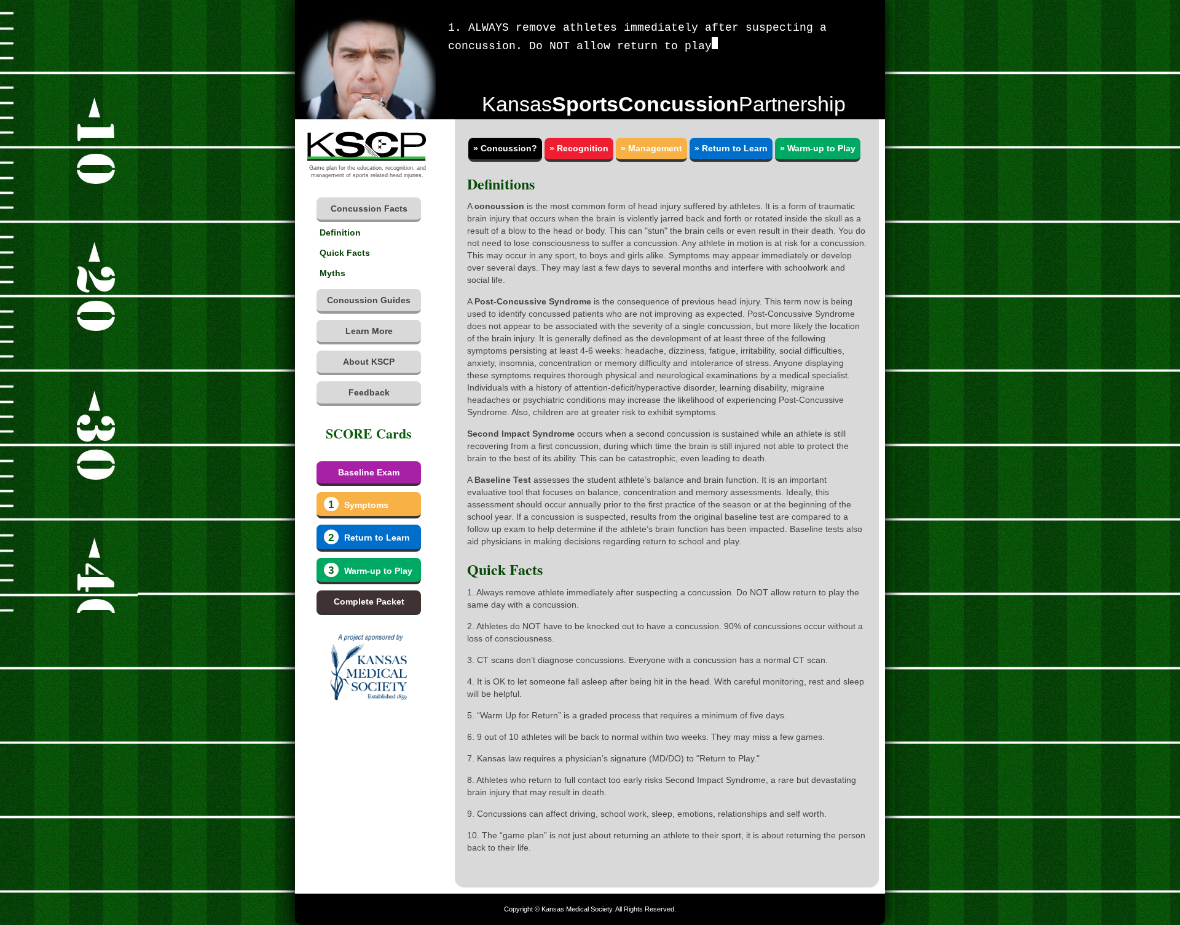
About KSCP (369, 362)
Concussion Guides (369, 300)
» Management (651, 148)
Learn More (369, 331)
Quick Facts (345, 252)
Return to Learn (368, 538)
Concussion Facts (369, 208)
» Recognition (578, 148)
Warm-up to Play (370, 570)
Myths (332, 273)
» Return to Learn (731, 148)
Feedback (369, 392)
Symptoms (358, 504)
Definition (340, 232)
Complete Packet (369, 601)
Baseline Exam (368, 472)
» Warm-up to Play (818, 148)
